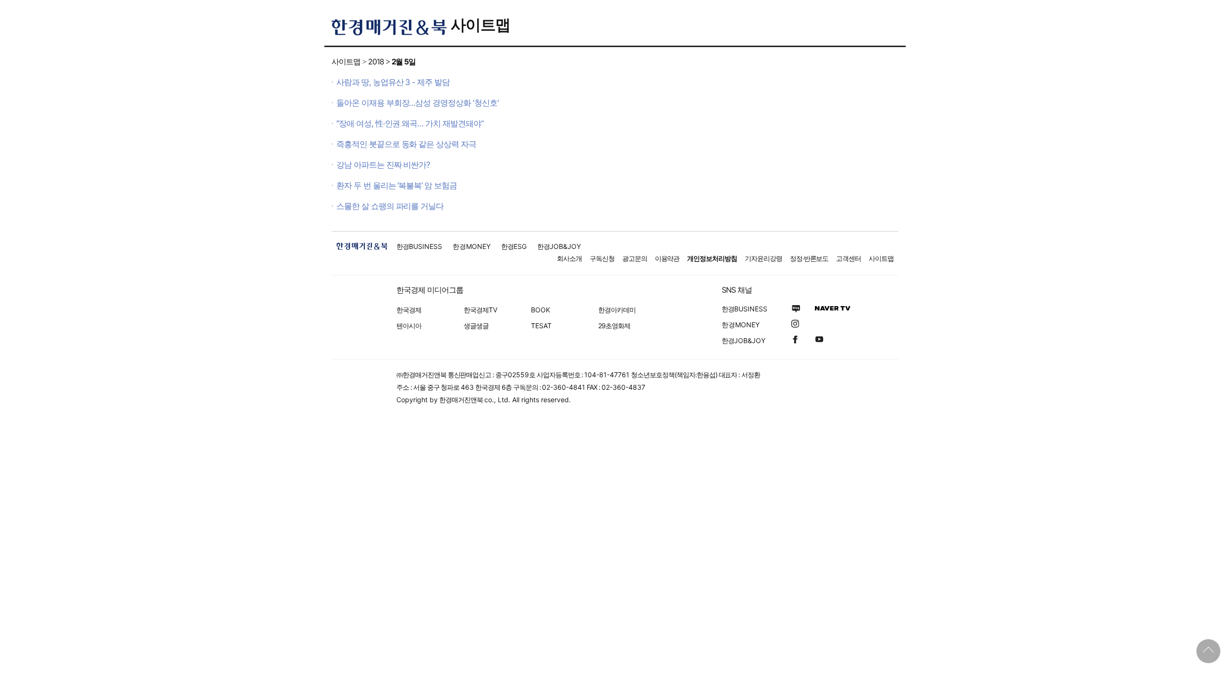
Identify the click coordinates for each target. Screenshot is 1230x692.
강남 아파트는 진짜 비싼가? (383, 165)
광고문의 (634, 258)
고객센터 (848, 258)
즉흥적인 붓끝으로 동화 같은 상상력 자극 (406, 144)
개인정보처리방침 (712, 258)
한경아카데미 (617, 310)
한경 (419, 246)
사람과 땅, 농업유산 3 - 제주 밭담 (393, 82)
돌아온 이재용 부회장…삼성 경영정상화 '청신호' (417, 103)
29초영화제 (614, 325)
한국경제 (408, 310)
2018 (376, 61)
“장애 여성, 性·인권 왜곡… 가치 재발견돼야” (409, 123)
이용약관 (667, 258)
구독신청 (602, 258)
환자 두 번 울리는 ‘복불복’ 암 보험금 (396, 185)
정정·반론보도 (809, 258)
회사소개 (569, 258)
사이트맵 (480, 24)
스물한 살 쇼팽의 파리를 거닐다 (389, 206)
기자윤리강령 (763, 258)
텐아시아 (408, 325)
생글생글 (476, 325)
